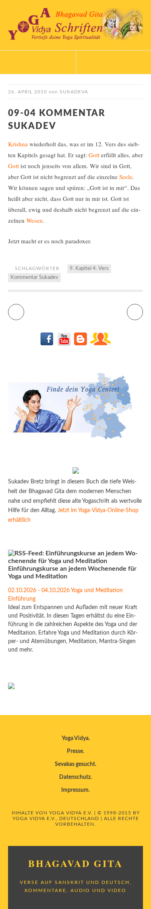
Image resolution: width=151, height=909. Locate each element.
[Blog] (80, 344)
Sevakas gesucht (75, 764)
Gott (94, 155)
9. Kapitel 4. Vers (89, 268)
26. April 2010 (27, 91)
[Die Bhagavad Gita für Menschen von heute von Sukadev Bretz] (75, 472)
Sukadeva (74, 91)
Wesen (34, 220)
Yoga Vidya (75, 738)
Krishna (18, 144)
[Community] (100, 344)
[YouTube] (63, 344)
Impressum (75, 790)
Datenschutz (75, 777)
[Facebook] (47, 344)
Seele (125, 177)
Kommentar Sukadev (34, 277)
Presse (75, 751)
